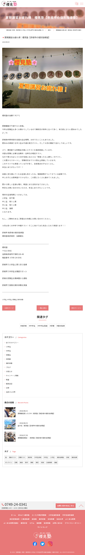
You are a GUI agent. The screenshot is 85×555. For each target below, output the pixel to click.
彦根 (67, 457)
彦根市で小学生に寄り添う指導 (14, 264)
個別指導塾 (60, 457)
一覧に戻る (42, 308)
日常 (7, 388)
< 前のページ (9, 308)
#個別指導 (61, 326)
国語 (21, 462)
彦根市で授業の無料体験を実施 (14, 285)
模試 (37, 462)
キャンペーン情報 (12, 375)
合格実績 (49, 462)
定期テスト (22, 457)
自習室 (8, 359)
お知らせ (9, 371)
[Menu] (81, 3)
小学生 (4, 299)
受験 (16, 462)
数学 (26, 462)
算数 (32, 462)
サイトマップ (42, 527)
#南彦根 (23, 326)
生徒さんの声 (10, 392)
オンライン (8, 462)
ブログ (8, 367)
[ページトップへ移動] (81, 505)
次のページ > (76, 308)
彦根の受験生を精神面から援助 (14, 278)
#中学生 (32, 326)
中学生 (9, 299)
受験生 (14, 299)
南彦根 (30, 457)
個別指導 (74, 457)
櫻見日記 (9, 384)
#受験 (52, 326)
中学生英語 (38, 457)
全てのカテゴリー (12, 342)
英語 (42, 462)
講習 (55, 462)
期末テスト (12, 457)
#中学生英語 (42, 326)
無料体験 (20, 299)
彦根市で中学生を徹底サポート (14, 271)
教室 (7, 379)
